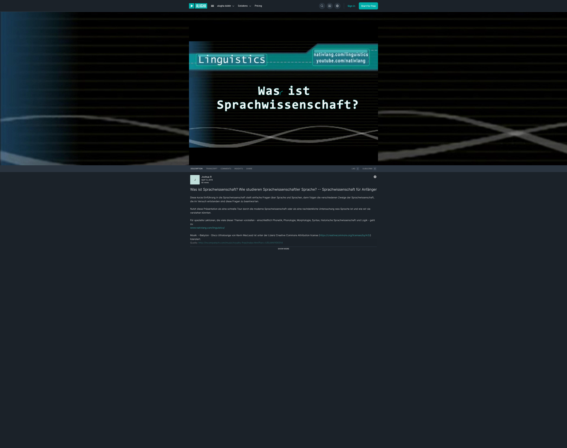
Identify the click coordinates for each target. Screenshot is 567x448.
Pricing (258, 6)
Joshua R (206, 176)
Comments (226, 168)
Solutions (243, 6)
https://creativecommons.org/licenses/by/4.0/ (345, 235)
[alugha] (198, 6)
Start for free (368, 5)
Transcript (211, 168)
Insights (238, 168)
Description (197, 168)
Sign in (351, 5)
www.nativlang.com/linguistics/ (207, 227)
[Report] (375, 177)
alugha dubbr (224, 6)
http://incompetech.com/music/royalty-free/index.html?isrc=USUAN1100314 (240, 242)
